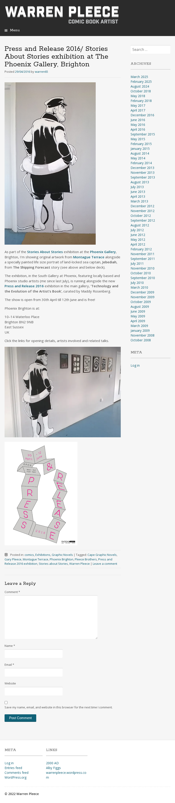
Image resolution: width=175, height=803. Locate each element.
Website (10, 683)
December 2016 (142, 115)
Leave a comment (105, 564)
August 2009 (140, 306)
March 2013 (139, 201)
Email (9, 665)
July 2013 (137, 187)
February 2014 (141, 163)
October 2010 (141, 273)
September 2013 (143, 177)
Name (10, 646)
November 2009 (142, 297)
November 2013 (142, 172)
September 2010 (143, 278)
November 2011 (142, 254)
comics (29, 555)
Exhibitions (42, 555)
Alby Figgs (53, 768)
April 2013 (138, 196)
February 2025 (141, 81)
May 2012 (138, 239)
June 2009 (138, 311)
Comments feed (16, 772)
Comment (12, 592)
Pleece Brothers (86, 559)
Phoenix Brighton (61, 559)
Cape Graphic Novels (102, 555)
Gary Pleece (13, 559)
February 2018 (141, 100)
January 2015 (140, 148)
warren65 (41, 72)
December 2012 (142, 206)
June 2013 (138, 191)
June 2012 (138, 235)
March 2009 (139, 326)
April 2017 (138, 110)
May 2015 (138, 139)
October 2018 (141, 91)
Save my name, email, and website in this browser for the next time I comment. (59, 707)
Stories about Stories (53, 564)
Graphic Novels (62, 555)
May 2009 (138, 316)
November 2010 (142, 268)
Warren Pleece (79, 564)
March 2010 (139, 287)
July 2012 (137, 230)
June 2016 (138, 120)
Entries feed (13, 768)
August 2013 (140, 182)
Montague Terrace (35, 559)
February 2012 (141, 249)
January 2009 (140, 330)
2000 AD (52, 763)
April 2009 (138, 321)
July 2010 (137, 282)
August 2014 (140, 153)
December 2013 (142, 168)
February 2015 (141, 144)
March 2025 (139, 77)
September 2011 (143, 258)
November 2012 (142, 211)
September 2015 (143, 134)
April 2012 (138, 244)
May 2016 (138, 124)
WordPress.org (15, 777)
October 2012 (141, 215)
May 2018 (138, 96)
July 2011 (137, 263)
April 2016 (138, 129)
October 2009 (141, 302)
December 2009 (142, 292)
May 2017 (138, 105)
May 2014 (138, 158)
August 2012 (140, 225)
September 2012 (143, 220)
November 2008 (142, 335)
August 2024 (140, 86)
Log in (135, 365)
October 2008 (141, 340)
